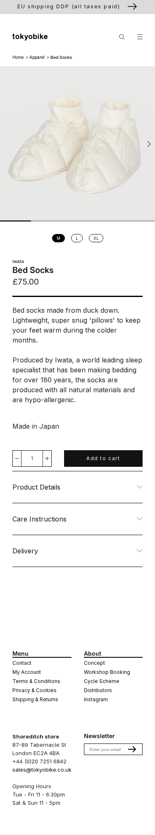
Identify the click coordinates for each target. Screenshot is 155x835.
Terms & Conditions (36, 681)
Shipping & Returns (35, 699)
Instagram (96, 699)
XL (98, 238)
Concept (94, 663)
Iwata (18, 261)
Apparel (37, 57)
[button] (149, 144)
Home (18, 57)
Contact (21, 663)
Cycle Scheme (101, 681)
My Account (26, 672)
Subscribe (132, 749)
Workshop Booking (107, 672)
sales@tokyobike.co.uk (42, 769)
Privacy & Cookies (34, 690)
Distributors (98, 690)
